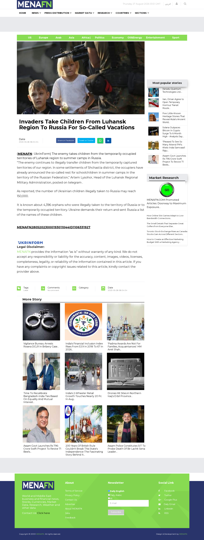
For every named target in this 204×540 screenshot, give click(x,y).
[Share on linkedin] (108, 140)
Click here (43, 513)
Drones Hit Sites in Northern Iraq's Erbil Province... (124, 395)
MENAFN (25, 154)
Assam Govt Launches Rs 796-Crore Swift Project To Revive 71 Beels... (42, 448)
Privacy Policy (72, 495)
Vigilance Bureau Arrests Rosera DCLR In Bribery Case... (41, 345)
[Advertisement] (103, 24)
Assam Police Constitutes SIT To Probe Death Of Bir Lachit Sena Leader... (126, 448)
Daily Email (169, 504)
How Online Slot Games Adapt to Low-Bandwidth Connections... (165, 217)
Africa (85, 37)
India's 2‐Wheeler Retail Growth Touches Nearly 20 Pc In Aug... (84, 396)
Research (104, 13)
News (35, 13)
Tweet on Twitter (86, 140)
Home (22, 13)
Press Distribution (57, 13)
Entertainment (150, 37)
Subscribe (116, 512)
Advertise (70, 504)
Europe (43, 37)
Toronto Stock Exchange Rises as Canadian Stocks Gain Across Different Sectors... (167, 232)
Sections (141, 13)
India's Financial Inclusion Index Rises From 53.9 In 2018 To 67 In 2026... (84, 346)
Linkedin (168, 508)
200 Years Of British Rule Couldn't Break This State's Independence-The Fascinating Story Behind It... (84, 450)
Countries (122, 13)
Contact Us (71, 499)
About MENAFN (73, 508)
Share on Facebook (66, 140)
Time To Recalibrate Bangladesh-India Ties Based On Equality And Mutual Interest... (40, 398)
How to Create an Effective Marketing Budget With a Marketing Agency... (165, 240)
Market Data (83, 13)
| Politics (99, 37)
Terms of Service (73, 491)
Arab (58, 37)
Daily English (117, 491)
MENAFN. (40, 534)
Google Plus (170, 499)
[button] (177, 3)
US (26, 37)
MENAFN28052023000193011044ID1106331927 (53, 227)
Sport (173, 37)
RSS (166, 513)
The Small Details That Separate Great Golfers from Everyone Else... (165, 224)
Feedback (70, 517)
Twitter (168, 495)
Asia (71, 37)
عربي (168, 3)
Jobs (67, 513)
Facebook (169, 491)
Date (22, 139)
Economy (118, 37)
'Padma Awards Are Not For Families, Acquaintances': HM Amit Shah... (125, 346)
